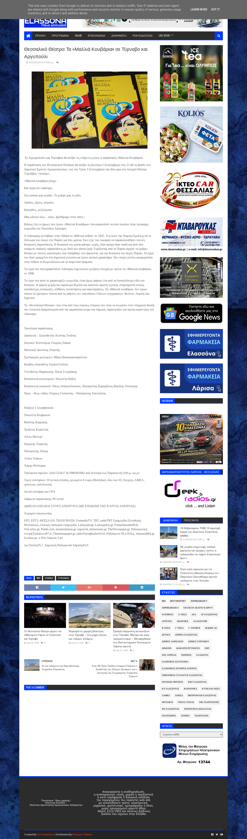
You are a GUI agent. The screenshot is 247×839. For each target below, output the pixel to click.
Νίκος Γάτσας (186, 702)
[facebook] (212, 834)
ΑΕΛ (194, 614)
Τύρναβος (63, 578)
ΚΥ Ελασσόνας (170, 689)
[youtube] (221, 834)
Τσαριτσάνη (201, 715)
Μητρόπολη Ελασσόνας (202, 695)
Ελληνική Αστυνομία (175, 662)
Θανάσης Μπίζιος (172, 682)
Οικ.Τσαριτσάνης (209, 702)
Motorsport (178, 601)
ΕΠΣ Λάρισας (169, 655)
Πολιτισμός (169, 715)
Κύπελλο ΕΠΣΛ (211, 689)
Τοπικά (49, 578)
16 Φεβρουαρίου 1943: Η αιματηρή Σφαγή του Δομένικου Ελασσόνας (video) (200, 532)
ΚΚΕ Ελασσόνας (197, 682)
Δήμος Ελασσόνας (186, 635)
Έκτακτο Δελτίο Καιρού (198, 608)
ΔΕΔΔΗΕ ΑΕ (211, 628)
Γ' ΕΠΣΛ (179, 628)
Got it (215, 9)
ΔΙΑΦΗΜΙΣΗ (118, 35)
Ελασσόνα (202, 655)
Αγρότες (167, 621)
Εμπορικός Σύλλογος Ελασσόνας (182, 675)
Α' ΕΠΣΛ (182, 614)
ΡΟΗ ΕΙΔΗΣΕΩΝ (142, 35)
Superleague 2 (170, 608)
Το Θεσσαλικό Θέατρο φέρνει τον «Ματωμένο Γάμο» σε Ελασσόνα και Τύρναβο (43, 635)
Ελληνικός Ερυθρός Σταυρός (179, 668)
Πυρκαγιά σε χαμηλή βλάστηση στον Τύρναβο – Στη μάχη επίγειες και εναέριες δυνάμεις (88, 635)
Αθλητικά (182, 621)
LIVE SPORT (164, 35)
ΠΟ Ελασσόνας (170, 709)
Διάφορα (166, 648)
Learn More (199, 9)
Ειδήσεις (186, 655)
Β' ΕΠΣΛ (166, 628)
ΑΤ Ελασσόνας (209, 614)
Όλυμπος (167, 614)
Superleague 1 (199, 601)
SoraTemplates (45, 834)
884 (38, 578)
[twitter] (217, 834)
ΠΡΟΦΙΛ (40, 35)
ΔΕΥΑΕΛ (166, 635)
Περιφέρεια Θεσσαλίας (197, 709)
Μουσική (167, 702)
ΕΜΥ (207, 648)
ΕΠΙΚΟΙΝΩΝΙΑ (96, 35)
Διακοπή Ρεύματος (188, 648)
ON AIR (78, 35)
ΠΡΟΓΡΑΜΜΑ (60, 35)
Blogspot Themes (82, 834)
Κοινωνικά (190, 689)
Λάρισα (179, 695)
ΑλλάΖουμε (200, 621)
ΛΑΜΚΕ (166, 695)
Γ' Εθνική (194, 628)
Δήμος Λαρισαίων (172, 641)
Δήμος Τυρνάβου (198, 641)
